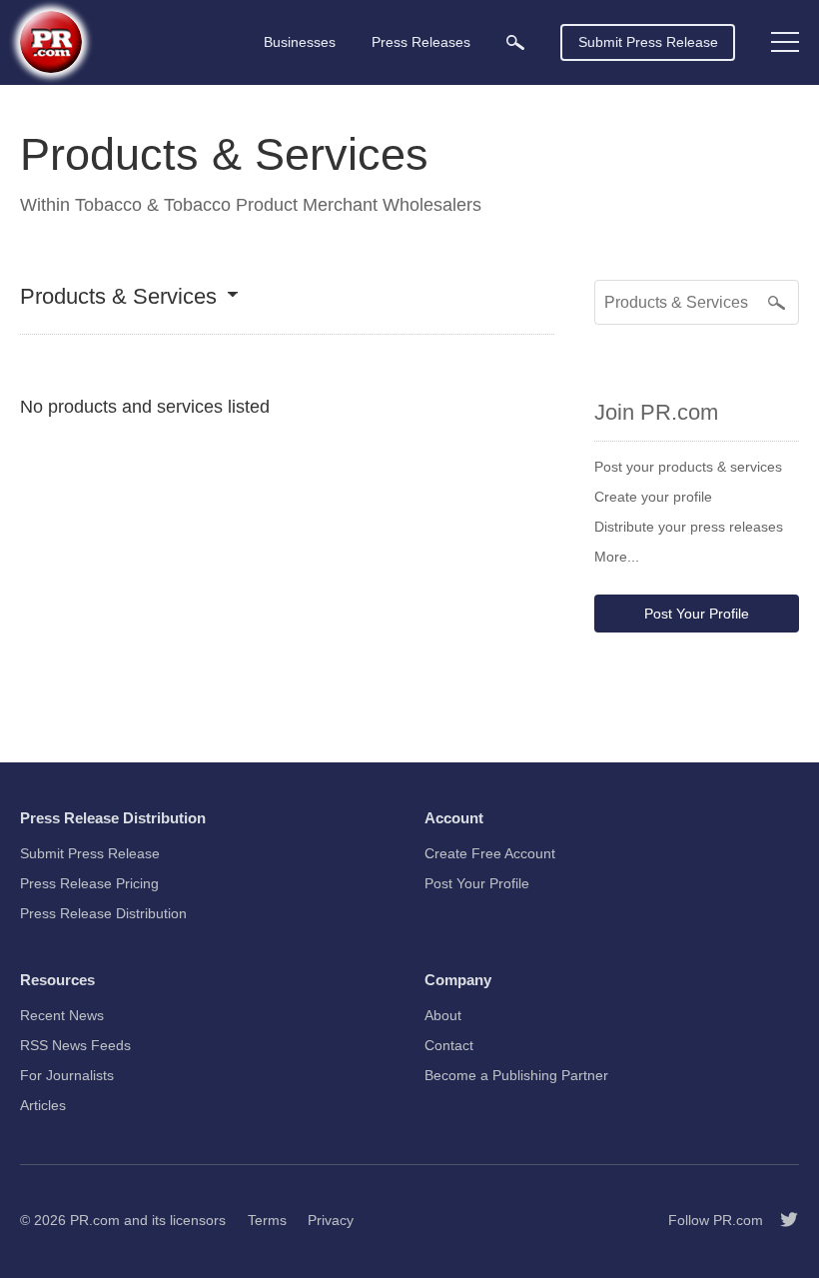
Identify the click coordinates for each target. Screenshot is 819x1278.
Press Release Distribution (103, 913)
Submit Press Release (648, 42)
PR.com (95, 1220)
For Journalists (67, 1075)
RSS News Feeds (75, 1045)
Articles (43, 1105)
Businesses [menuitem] (300, 42)
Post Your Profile (696, 614)
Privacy (331, 1220)
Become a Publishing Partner (516, 1075)
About (442, 1015)
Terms (267, 1220)
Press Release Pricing (89, 883)
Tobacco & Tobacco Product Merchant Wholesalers (278, 205)
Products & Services (118, 297)
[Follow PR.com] (781, 1220)
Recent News (62, 1015)
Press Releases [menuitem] (421, 42)
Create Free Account (489, 853)
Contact (448, 1045)
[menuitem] (515, 42)
